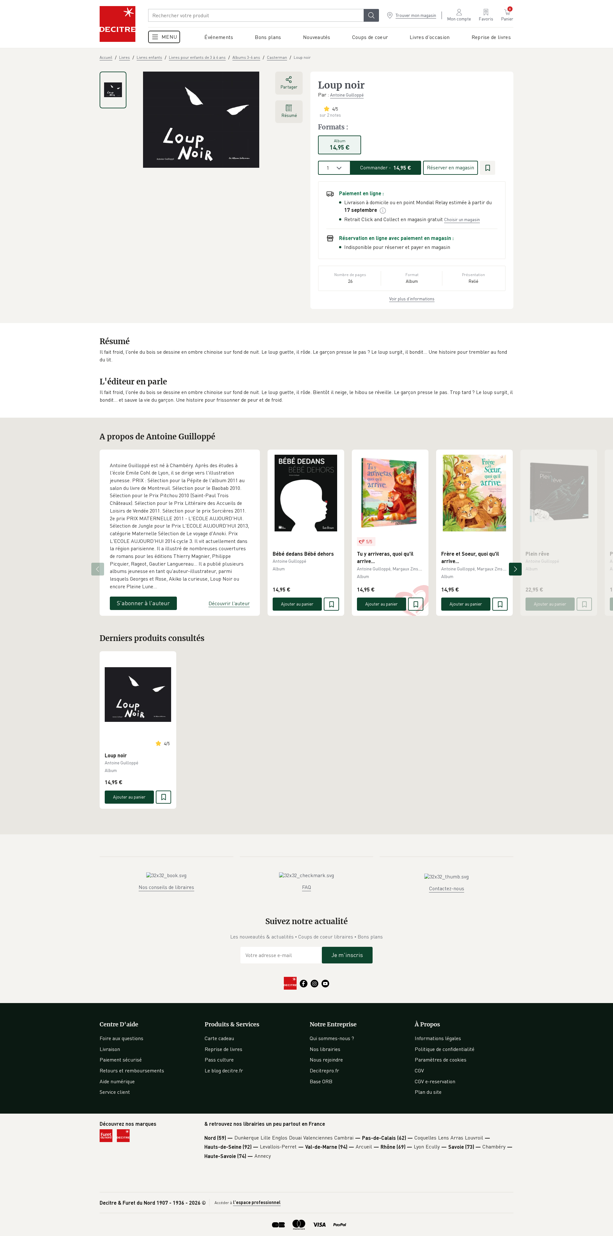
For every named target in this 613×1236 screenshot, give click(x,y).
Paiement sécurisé (121, 1059)
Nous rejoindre (326, 1059)
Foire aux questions (121, 1038)
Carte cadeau (219, 1038)
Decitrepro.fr (324, 1070)
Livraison (110, 1049)
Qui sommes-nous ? (332, 1038)
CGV (419, 1070)
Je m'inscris (347, 954)
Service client (115, 1092)
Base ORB (321, 1081)
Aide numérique (117, 1081)
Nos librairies (325, 1049)
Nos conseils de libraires (166, 887)
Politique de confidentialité (444, 1049)
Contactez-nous (446, 888)
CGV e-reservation (435, 1081)
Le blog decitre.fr (224, 1070)
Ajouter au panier (297, 603)
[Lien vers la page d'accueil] (117, 24)
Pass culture (219, 1059)
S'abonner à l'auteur (143, 602)
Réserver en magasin (450, 167)
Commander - (385, 167)
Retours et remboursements (132, 1070)
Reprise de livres (223, 1049)
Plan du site (428, 1092)
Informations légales (438, 1038)
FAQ (306, 887)
